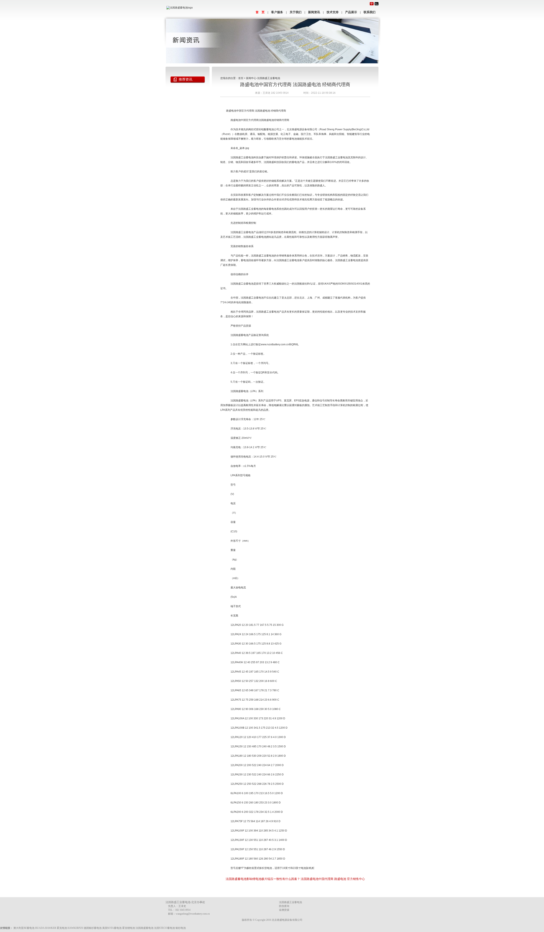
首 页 (260, 12)
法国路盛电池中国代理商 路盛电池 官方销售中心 (333, 879)
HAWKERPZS (75, 927)
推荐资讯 (185, 79)
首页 (240, 78)
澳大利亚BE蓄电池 (23, 927)
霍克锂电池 (128, 927)
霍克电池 (62, 927)
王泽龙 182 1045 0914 (276, 92)
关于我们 (296, 12)
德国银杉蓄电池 (93, 927)
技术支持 (333, 12)
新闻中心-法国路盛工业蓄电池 (263, 78)
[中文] (372, 3)
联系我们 (369, 12)
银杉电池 (181, 927)
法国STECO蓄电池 (164, 927)
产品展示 (351, 12)
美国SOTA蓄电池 (112, 927)
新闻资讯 (314, 12)
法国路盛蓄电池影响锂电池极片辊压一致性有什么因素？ (263, 879)
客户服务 (277, 12)
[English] (376, 3)
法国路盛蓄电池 (144, 927)
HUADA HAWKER (45, 927)
